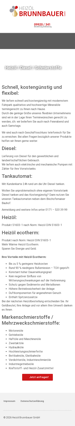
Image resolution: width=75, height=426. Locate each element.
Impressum (9, 401)
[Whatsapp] (65, 41)
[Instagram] (54, 41)
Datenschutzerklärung (32, 401)
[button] (7, 41)
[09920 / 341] (31, 25)
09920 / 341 (42, 24)
